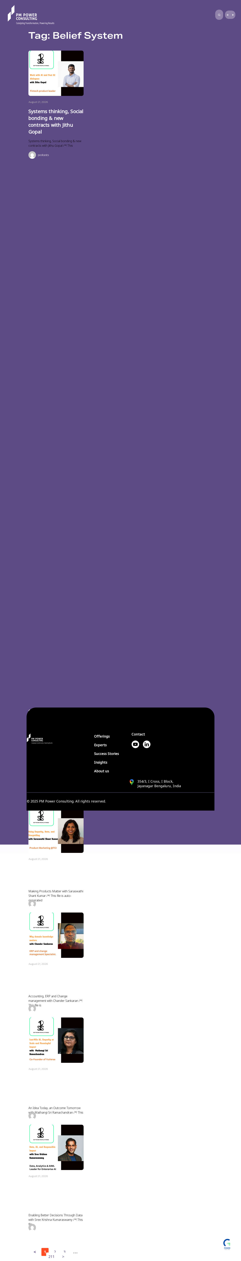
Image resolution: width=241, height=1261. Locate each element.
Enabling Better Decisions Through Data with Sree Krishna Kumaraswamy (54, 1195)
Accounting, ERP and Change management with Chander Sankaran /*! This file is (55, 1000)
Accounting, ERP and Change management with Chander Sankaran (55, 980)
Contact (138, 734)
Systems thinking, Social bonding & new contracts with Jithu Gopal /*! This (54, 143)
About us (101, 771)
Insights (100, 762)
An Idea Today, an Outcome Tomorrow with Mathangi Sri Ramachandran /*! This (55, 1110)
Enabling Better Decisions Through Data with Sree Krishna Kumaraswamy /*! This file (55, 1219)
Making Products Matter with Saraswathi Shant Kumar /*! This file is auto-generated (55, 896)
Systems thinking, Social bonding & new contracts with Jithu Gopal (56, 121)
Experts (100, 745)
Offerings (102, 736)
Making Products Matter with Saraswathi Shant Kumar (55, 875)
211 (51, 1256)
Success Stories (106, 753)
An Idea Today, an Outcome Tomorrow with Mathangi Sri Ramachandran (51, 1088)
